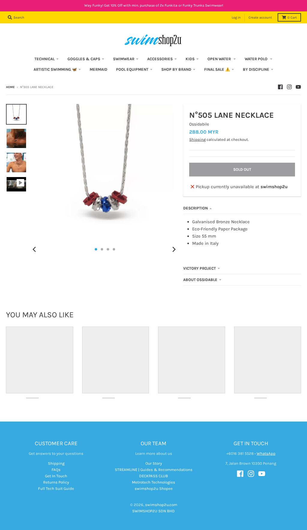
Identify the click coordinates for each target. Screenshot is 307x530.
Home (10, 87)
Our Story (153, 463)
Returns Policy (56, 482)
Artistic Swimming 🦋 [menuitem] (55, 69)
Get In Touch (56, 476)
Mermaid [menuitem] (98, 69)
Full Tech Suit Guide (56, 488)
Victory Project (199, 268)
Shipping (197, 139)
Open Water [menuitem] (219, 59)
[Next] (173, 249)
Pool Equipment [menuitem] (132, 69)
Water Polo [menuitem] (256, 59)
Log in (236, 17)
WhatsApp (266, 453)
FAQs (56, 469)
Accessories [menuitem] (160, 59)
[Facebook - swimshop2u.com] (280, 87)
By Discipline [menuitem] (256, 69)
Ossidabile (199, 124)
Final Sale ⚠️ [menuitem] (217, 69)
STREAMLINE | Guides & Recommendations (153, 469)
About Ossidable (200, 279)
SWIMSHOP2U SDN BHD (153, 511)
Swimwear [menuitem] (123, 59)
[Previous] (35, 249)
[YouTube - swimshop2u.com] (298, 87)
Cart (292, 17)
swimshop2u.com (161, 504)
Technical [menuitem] (44, 59)
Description (195, 208)
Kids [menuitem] (190, 59)
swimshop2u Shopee (154, 488)
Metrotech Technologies (153, 482)
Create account (260, 17)
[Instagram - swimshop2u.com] (289, 87)
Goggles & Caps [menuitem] (83, 59)
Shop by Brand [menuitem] (176, 69)
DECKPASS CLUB (153, 476)
